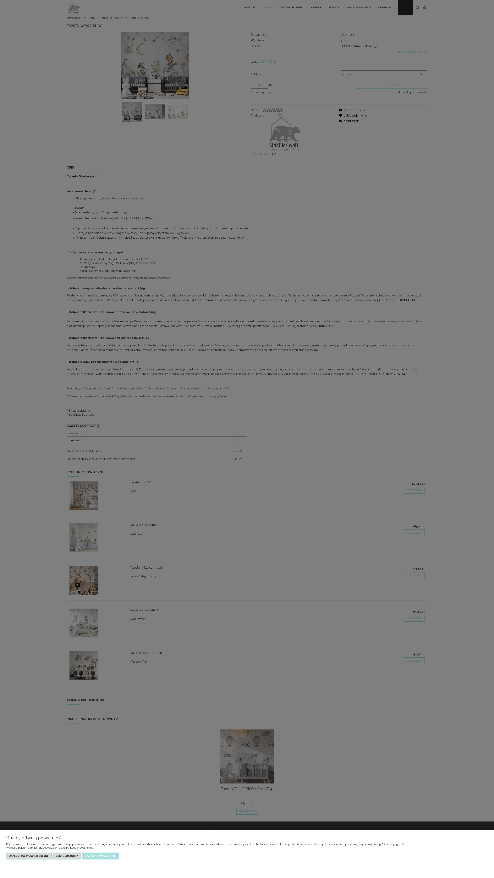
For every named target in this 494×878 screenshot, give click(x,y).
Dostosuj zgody (67, 856)
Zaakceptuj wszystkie (100, 856)
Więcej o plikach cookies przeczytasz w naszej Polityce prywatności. (49, 847)
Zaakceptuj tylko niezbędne (29, 856)
